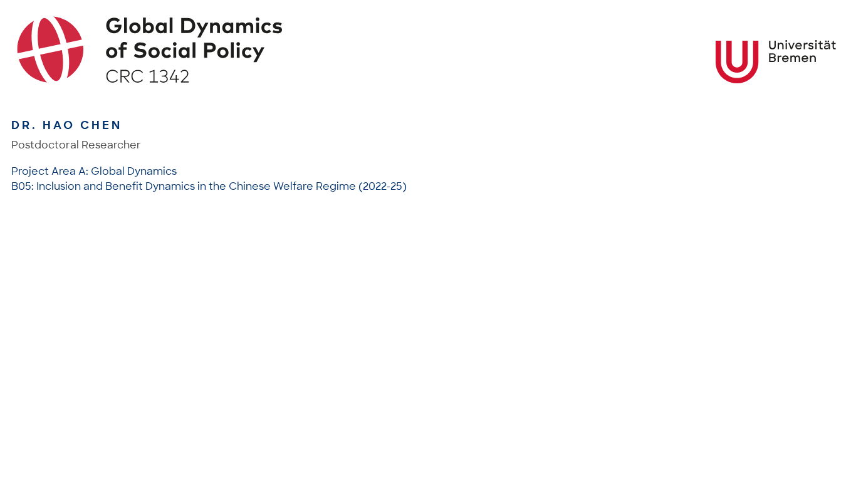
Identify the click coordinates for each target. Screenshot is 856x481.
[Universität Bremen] (776, 61)
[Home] (428, 49)
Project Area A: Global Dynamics (94, 171)
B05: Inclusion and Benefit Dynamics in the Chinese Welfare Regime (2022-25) (209, 186)
